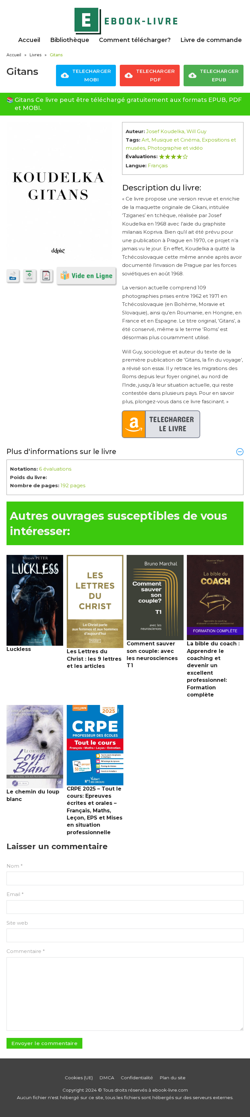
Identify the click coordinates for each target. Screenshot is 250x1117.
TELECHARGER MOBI (91, 75)
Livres (35, 54)
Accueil (29, 40)
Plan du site (173, 1077)
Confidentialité (137, 1077)
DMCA (106, 1077)
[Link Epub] (29, 275)
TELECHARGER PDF (155, 75)
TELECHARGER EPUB (219, 75)
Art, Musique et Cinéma (171, 140)
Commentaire (26, 951)
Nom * (15, 866)
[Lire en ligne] (86, 275)
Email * (15, 894)
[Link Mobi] (13, 275)
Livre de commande (211, 40)
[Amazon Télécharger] (161, 424)
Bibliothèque (69, 40)
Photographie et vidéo (175, 148)
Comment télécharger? (135, 40)
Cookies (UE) (79, 1077)
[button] (125, 451)
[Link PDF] (46, 275)
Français (158, 165)
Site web (17, 923)
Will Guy (196, 131)
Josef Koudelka (165, 131)
